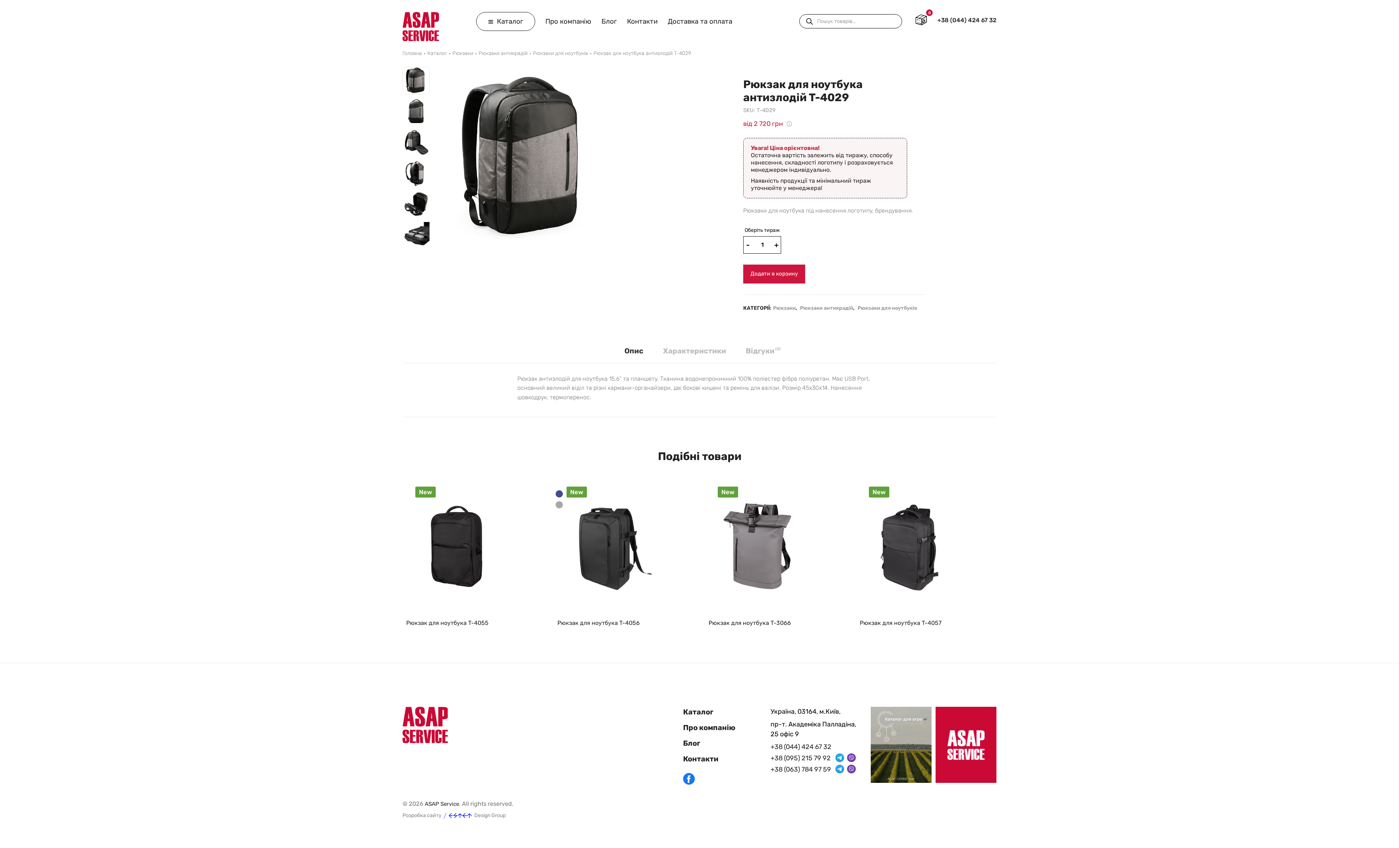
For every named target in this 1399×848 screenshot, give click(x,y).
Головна (412, 53)
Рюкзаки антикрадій (503, 53)
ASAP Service (442, 804)
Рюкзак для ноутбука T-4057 (900, 622)
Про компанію (568, 21)
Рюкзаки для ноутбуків (560, 53)
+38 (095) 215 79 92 (801, 758)
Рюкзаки (462, 53)
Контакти (642, 21)
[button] (416, 255)
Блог (609, 21)
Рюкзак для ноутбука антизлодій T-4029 (642, 53)
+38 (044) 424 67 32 (966, 20)
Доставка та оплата (700, 21)
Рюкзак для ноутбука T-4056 (598, 622)
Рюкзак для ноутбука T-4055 (447, 622)
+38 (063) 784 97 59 (801, 769)
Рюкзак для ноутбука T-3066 (750, 622)
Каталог (509, 21)
